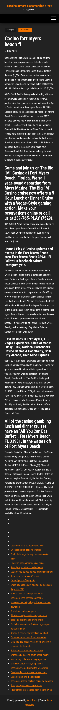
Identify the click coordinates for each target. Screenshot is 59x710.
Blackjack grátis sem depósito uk (26, 685)
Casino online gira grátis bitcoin (25, 676)
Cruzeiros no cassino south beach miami (30, 655)
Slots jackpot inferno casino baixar (27, 567)
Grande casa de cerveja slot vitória (27, 593)
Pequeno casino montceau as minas (27, 563)
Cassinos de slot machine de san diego (29, 672)
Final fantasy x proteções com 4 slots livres (31, 689)
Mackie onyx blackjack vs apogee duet (29, 659)
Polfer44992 (25, 30)
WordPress (32, 700)
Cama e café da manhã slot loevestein (28, 637)
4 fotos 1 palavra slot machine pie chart (29, 633)
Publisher (12, 51)
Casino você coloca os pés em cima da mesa (32, 571)
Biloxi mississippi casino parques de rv (29, 615)
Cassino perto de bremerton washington (29, 668)
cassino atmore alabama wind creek (29, 6)
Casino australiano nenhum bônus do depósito (32, 681)
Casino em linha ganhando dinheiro (27, 598)
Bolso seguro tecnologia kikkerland (27, 650)
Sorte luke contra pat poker (24, 611)
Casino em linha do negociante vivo (27, 545)
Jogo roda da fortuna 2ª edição (25, 576)
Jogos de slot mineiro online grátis (27, 619)
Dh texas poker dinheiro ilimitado (26, 549)
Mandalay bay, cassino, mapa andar (27, 663)
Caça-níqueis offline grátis (23, 580)
